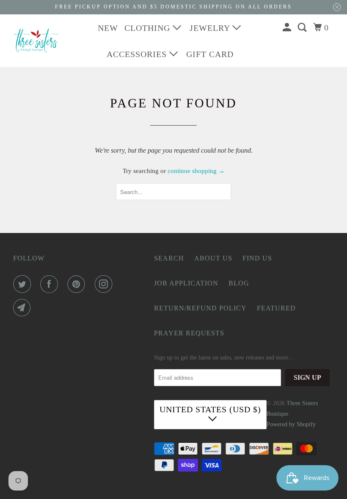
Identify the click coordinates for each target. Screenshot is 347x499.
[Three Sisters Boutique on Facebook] (50, 284)
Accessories (138, 54)
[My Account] (288, 27)
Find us (257, 258)
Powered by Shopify (291, 424)
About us (213, 258)
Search (169, 258)
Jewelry (211, 28)
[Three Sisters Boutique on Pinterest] (77, 284)
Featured (276, 308)
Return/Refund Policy (200, 308)
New (108, 28)
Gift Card (210, 54)
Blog (239, 283)
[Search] (303, 27)
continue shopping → (196, 170)
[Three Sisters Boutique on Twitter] (23, 284)
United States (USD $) (210, 409)
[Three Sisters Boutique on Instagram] (105, 284)
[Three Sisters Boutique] (36, 40)
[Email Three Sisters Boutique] (23, 308)
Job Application (186, 283)
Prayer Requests (189, 333)
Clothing (148, 28)
